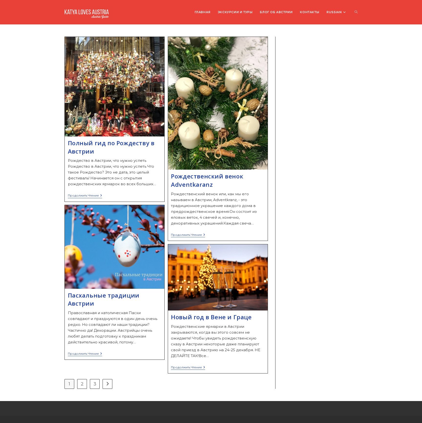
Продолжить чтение (85, 196)
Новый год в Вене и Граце (211, 317)
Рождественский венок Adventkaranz (207, 180)
